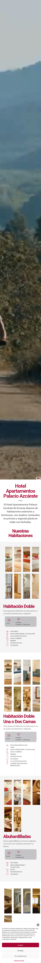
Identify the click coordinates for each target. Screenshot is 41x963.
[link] (8, 559)
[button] (38, 925)
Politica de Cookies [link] (19, 960)
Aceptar (20, 945)
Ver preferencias (20, 956)
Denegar (20, 951)
